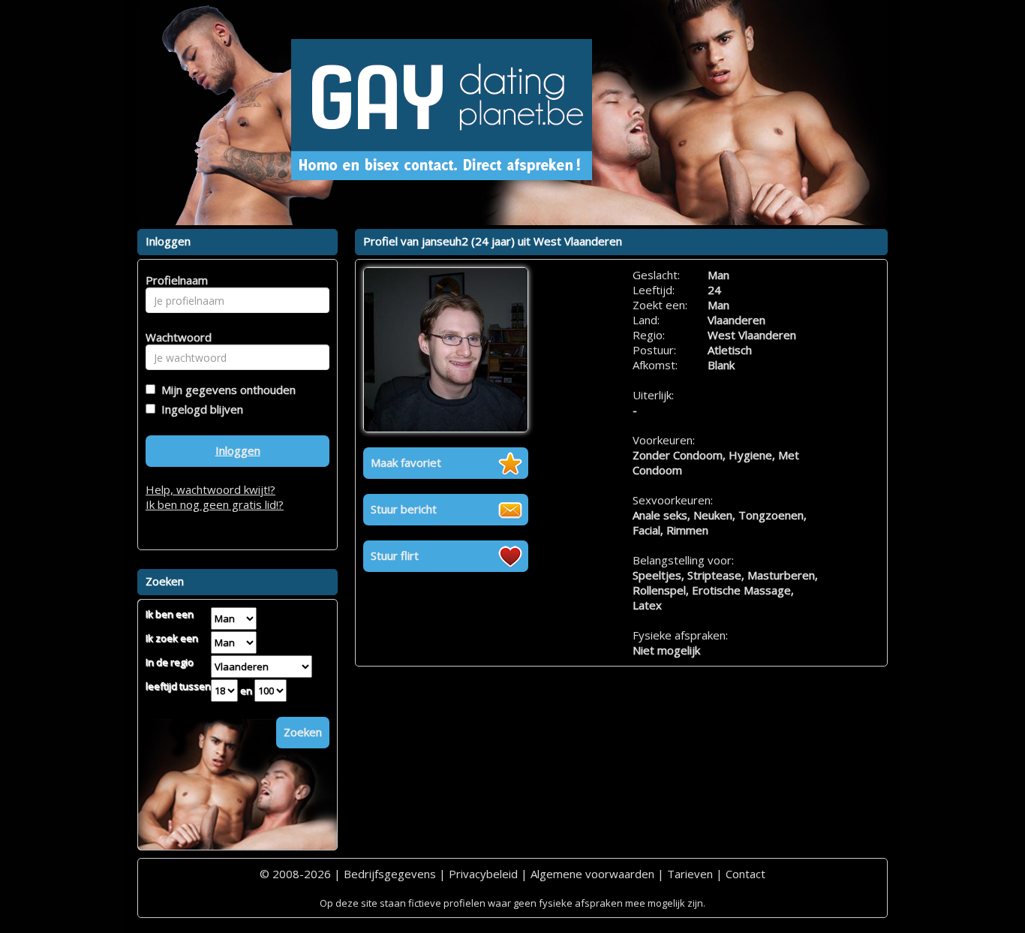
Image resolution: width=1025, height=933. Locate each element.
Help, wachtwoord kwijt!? (210, 489)
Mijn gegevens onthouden (225, 389)
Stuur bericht (404, 508)
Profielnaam (174, 279)
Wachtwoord (174, 337)
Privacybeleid (483, 873)
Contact (745, 873)
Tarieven (690, 873)
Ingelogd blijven (199, 409)
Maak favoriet (406, 462)
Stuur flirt (395, 555)
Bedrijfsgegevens (390, 873)
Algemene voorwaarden (592, 873)
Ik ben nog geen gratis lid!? (215, 504)
